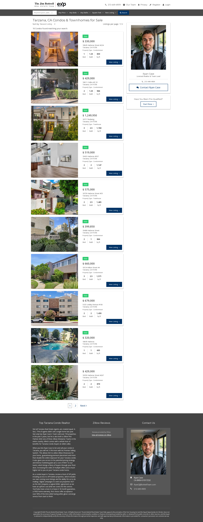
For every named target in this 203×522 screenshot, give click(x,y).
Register (156, 5)
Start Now (147, 104)
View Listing (113, 62)
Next (82, 405)
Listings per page (110, 24)
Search (124, 13)
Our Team (131, 5)
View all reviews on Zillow (101, 435)
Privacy (144, 5)
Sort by (36, 24)
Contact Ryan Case (150, 87)
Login (167, 5)
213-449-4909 (114, 5)
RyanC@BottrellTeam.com (145, 485)
